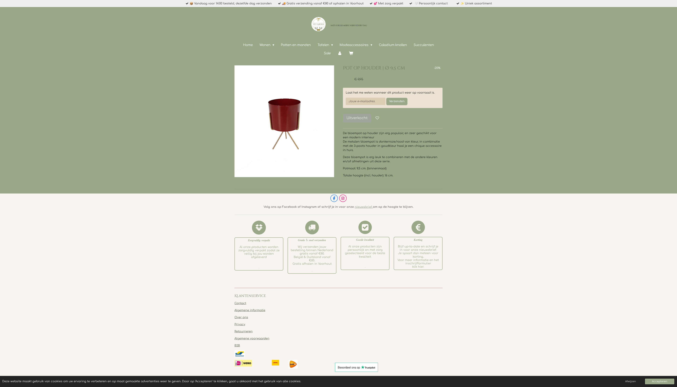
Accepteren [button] (659, 381)
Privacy (239, 324)
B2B (237, 345)
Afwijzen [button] (630, 381)
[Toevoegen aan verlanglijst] (377, 118)
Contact (240, 303)
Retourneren (243, 331)
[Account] (339, 53)
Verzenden (397, 101)
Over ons (241, 317)
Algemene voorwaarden (251, 338)
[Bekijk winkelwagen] (351, 53)
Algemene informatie (249, 310)
